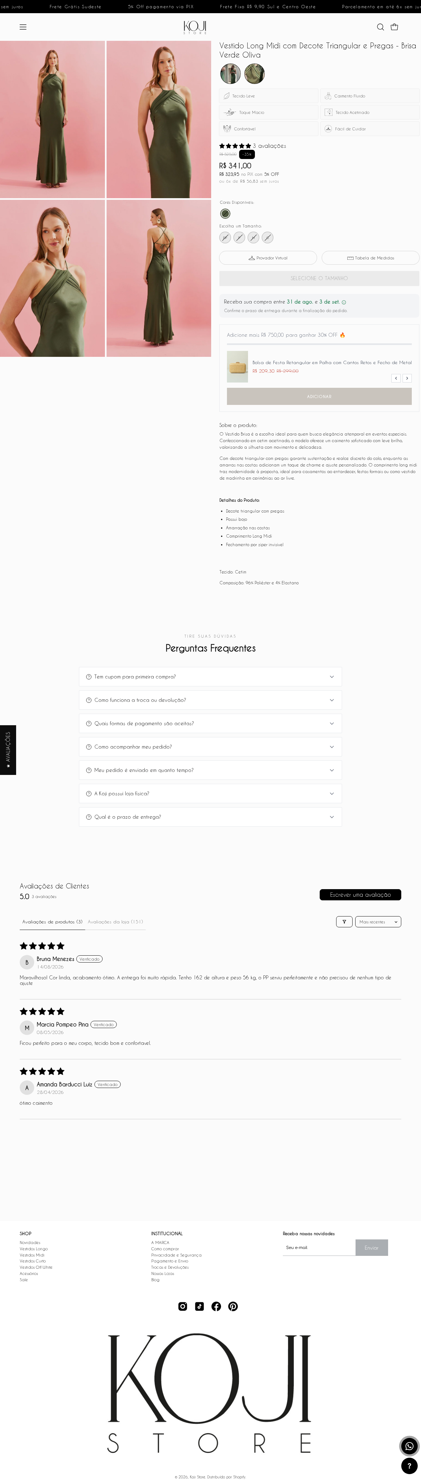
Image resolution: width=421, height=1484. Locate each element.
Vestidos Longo (34, 1248)
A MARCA (160, 1242)
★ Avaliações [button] (8, 750)
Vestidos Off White (36, 1267)
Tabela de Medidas (374, 257)
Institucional (167, 1233)
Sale (24, 1279)
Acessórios (29, 1273)
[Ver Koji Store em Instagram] (182, 1306)
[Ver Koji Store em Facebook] (216, 1306)
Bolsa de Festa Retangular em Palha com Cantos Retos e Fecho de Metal (332, 362)
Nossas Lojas (162, 1273)
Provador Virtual (272, 257)
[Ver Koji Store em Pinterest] (233, 1306)
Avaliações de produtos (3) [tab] (52, 921)
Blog (155, 1279)
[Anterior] (396, 378)
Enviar (372, 1248)
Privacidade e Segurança (176, 1255)
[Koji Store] (197, 27)
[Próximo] (407, 378)
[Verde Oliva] (225, 213)
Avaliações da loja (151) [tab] (115, 921)
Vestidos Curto (33, 1261)
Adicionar (319, 396)
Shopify (239, 1477)
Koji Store (197, 1477)
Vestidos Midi (32, 1255)
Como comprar (165, 1248)
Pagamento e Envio (169, 1261)
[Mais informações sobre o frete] (343, 302)
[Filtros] (344, 921)
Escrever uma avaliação (360, 894)
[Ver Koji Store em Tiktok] (199, 1306)
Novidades (30, 1242)
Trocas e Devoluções (169, 1267)
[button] (380, 27)
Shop (25, 1233)
